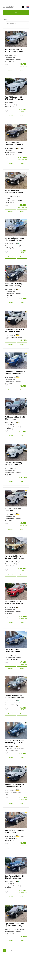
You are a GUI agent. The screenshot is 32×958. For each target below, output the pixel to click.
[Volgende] (11, 950)
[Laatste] (15, 950)
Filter (16, 12)
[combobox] (17, 23)
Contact (10, 70)
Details (22, 70)
